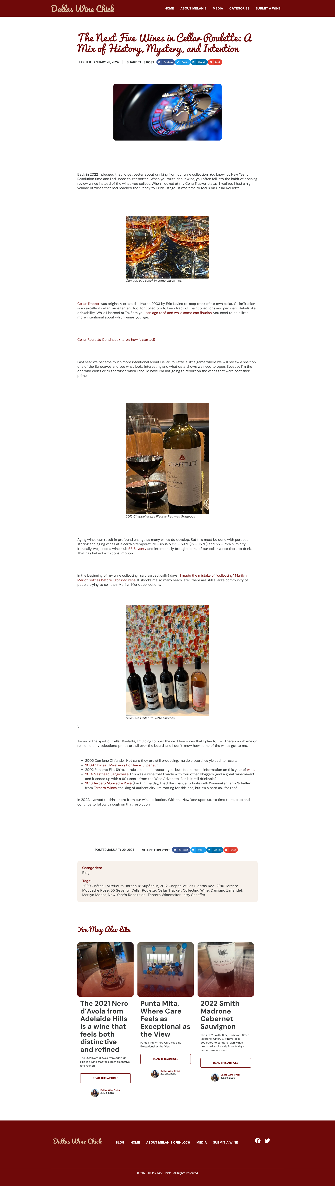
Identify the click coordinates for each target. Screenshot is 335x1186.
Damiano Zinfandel (226, 890)
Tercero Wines (105, 788)
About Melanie (193, 8)
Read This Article (105, 1078)
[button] (165, 62)
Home (169, 8)
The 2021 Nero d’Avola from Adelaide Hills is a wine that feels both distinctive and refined (104, 1026)
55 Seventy (137, 548)
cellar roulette (143, 890)
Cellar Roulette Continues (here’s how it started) (116, 339)
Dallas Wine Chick (110, 1090)
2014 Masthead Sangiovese (107, 774)
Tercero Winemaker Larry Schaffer (176, 895)
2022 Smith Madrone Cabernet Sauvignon (219, 1015)
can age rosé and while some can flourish (178, 313)
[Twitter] (267, 1141)
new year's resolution (127, 895)
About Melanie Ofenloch (168, 1142)
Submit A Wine (268, 8)
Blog (86, 873)
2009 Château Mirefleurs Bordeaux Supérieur (121, 765)
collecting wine (196, 890)
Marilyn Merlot (94, 895)
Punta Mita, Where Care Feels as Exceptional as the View (165, 1019)
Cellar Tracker (88, 303)
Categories (239, 8)
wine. (251, 769)
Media (218, 8)
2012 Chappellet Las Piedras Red (187, 886)
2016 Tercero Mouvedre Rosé (108, 783)
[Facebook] (258, 1141)
